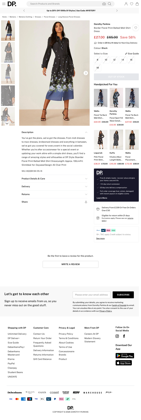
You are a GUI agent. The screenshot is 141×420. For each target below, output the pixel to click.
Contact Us (39, 334)
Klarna (11, 359)
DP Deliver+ (14, 338)
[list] (54, 73)
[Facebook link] (124, 336)
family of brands (119, 305)
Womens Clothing (25, 17)
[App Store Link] (125, 359)
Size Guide (13, 342)
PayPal (11, 363)
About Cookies (66, 342)
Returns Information (43, 354)
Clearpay (12, 368)
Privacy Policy (66, 334)
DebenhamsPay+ (16, 347)
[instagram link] (117, 336)
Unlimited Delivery (17, 334)
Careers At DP (91, 334)
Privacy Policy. (105, 311)
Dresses (38, 17)
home (4, 17)
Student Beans (15, 372)
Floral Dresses (49, 17)
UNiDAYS (12, 376)
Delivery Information (43, 350)
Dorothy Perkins (102, 24)
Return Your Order (42, 338)
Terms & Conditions (68, 338)
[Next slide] (117, 10)
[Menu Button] (4, 3)
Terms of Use (65, 347)
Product (63, 359)
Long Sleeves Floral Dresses (69, 17)
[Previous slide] (24, 10)
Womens (13, 17)
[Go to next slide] (86, 73)
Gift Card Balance (42, 359)
